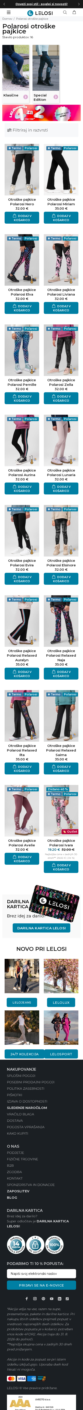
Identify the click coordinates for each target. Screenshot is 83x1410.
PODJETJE (15, 1153)
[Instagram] (35, 1299)
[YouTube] (52, 1299)
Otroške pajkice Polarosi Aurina (22, 472)
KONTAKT (15, 1178)
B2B (10, 1165)
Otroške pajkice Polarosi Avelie (22, 842)
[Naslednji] (79, 4)
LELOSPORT (61, 1054)
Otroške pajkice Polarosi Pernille (22, 382)
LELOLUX (61, 1003)
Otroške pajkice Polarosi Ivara (61, 842)
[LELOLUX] (61, 976)
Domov (7, 18)
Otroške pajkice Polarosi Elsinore (61, 562)
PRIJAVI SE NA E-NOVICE (41, 1285)
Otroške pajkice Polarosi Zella (61, 382)
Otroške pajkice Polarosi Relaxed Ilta (22, 750)
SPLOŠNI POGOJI (21, 1076)
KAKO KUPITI (17, 1133)
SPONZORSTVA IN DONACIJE (31, 1185)
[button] (22, 218)
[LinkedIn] (59, 1298)
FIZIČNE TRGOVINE (22, 1159)
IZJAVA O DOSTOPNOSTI (27, 1101)
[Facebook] (27, 1299)
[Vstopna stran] (41, 13)
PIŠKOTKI (14, 1095)
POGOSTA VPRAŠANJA (25, 1127)
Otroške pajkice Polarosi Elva (22, 292)
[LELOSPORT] (61, 1027)
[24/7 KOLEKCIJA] (22, 1027)
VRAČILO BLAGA (20, 1114)
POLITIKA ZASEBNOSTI (25, 1088)
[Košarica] (74, 12)
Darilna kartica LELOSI (41, 928)
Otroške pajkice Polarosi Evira (22, 562)
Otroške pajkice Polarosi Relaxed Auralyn (22, 655)
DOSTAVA (15, 1121)
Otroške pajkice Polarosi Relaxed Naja (61, 655)
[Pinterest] (43, 1299)
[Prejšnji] (4, 4)
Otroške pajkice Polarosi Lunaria (61, 472)
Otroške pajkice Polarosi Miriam (61, 201)
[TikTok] (67, 1298)
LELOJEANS (21, 1002)
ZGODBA (14, 1172)
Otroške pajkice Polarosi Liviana (61, 292)
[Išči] (66, 12)
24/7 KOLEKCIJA (24, 1054)
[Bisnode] (41, 1404)
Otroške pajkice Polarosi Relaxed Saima (61, 750)
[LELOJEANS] (22, 976)
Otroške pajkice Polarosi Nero (22, 201)
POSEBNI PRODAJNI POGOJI (30, 1082)
